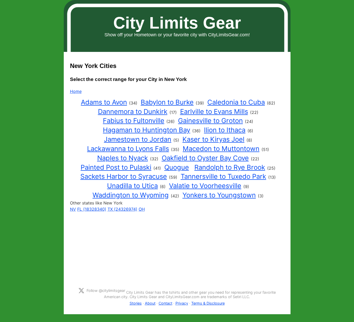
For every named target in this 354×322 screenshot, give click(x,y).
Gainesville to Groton (210, 121)
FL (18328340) (91, 209)
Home (76, 91)
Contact (165, 303)
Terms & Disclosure (208, 303)
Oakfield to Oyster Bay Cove (205, 158)
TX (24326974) (122, 209)
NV (73, 209)
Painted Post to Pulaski (116, 167)
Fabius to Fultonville (133, 121)
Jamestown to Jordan (137, 139)
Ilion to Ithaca (224, 130)
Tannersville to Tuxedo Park (223, 176)
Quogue (176, 167)
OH (142, 209)
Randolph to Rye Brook (229, 167)
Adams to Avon (104, 102)
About (150, 303)
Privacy (181, 303)
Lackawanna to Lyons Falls (128, 149)
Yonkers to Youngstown (219, 195)
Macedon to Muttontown (221, 149)
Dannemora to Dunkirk (132, 111)
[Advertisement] (177, 248)
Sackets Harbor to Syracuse (123, 176)
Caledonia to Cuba (236, 102)
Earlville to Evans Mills (214, 111)
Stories (136, 303)
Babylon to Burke (167, 102)
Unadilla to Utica (132, 186)
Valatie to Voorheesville (205, 186)
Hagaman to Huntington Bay (146, 130)
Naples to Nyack (122, 158)
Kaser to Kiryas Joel (213, 139)
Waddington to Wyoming (131, 195)
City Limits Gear (177, 22)
